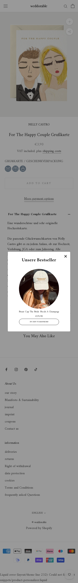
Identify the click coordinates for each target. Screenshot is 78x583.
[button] (65, 256)
